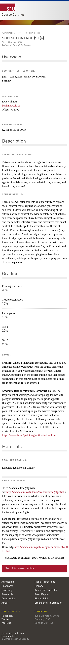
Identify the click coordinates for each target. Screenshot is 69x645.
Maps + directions (44, 582)
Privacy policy (9, 636)
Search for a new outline (19, 568)
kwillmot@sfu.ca (11, 105)
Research (7, 594)
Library (38, 586)
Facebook (7, 616)
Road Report (41, 594)
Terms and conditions (13, 633)
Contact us (40, 611)
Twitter (6, 619)
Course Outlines (13, 14)
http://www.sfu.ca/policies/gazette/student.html (29, 435)
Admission (8, 582)
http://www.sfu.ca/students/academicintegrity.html (35, 492)
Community (8, 598)
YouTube (6, 623)
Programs (7, 586)
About (5, 603)
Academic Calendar (45, 590)
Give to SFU (41, 598)
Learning (7, 590)
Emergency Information (48, 603)
